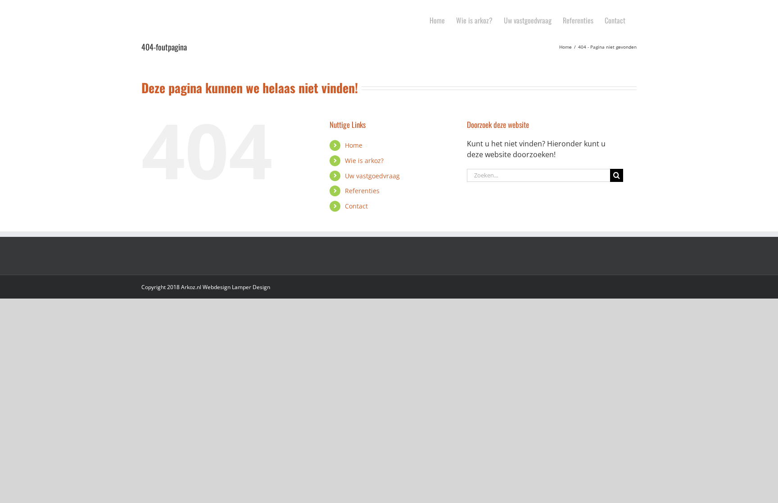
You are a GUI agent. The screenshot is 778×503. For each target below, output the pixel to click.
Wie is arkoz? (364, 160)
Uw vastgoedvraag (372, 176)
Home (353, 145)
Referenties (362, 190)
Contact (356, 206)
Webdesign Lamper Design (236, 287)
